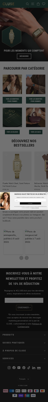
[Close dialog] (46, 194)
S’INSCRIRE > (30, 203)
